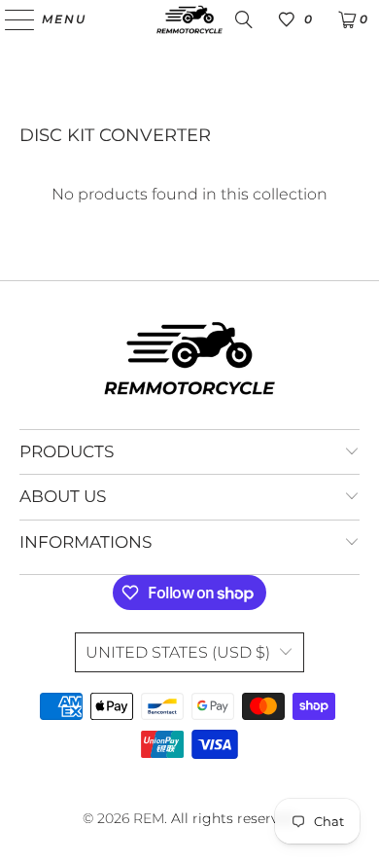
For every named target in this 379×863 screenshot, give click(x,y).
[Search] (243, 19)
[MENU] (10, 19)
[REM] (190, 19)
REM (148, 818)
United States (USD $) (178, 652)
